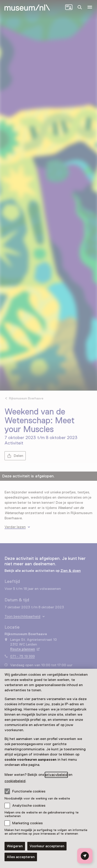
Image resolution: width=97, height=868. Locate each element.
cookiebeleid (15, 781)
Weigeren (15, 846)
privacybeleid (56, 775)
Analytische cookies (28, 806)
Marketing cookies (27, 823)
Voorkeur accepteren (47, 846)
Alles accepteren (21, 857)
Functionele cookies (28, 791)
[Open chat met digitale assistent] (84, 855)
